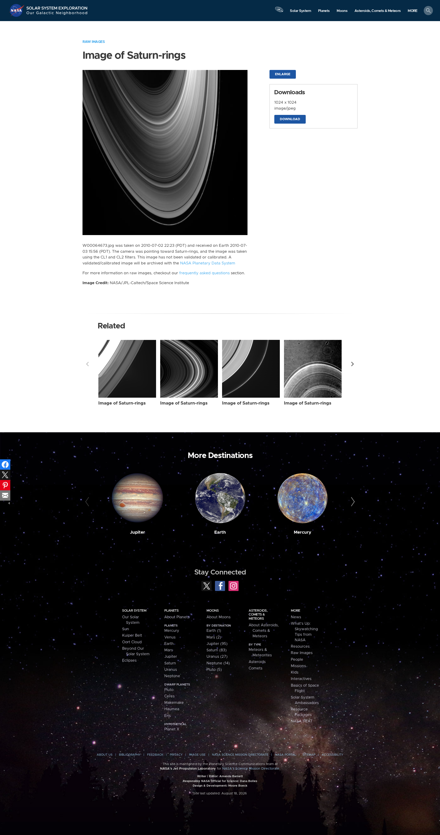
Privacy (176, 754)
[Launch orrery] (279, 11)
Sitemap (308, 754)
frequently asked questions (204, 273)
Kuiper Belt (132, 635)
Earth (220, 532)
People (297, 659)
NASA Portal (285, 754)
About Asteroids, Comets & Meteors (264, 630)
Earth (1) (213, 630)
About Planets (177, 617)
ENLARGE (282, 74)
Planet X (171, 729)
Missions (298, 666)
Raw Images (93, 42)
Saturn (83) (216, 650)
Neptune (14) (218, 663)
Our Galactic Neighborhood (57, 13)
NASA (17, 10)
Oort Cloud (132, 642)
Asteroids (257, 662)
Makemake (174, 703)
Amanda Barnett (231, 776)
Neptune (172, 676)
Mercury (302, 532)
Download (290, 119)
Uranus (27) (217, 656)
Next (352, 364)
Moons (212, 610)
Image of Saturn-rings (122, 403)
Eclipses (129, 660)
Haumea (171, 709)
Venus (170, 637)
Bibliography (130, 754)
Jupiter (137, 532)
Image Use (197, 754)
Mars (168, 650)
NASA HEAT (302, 721)
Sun (125, 629)
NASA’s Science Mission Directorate (250, 768)
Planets (171, 610)
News (296, 617)
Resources (300, 646)
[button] (412, 11)
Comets (255, 668)
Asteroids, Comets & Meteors (258, 614)
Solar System (134, 610)
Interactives (301, 679)
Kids (294, 672)
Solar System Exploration (57, 6)
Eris (167, 716)
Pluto (168, 690)
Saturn (170, 663)
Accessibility (332, 754)
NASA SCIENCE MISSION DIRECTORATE (240, 754)
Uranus (170, 669)
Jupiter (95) (217, 644)
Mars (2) (213, 637)
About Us (105, 754)
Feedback (155, 754)
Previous (87, 364)
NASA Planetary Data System (207, 263)
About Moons (218, 617)
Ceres (169, 696)
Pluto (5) (214, 669)
